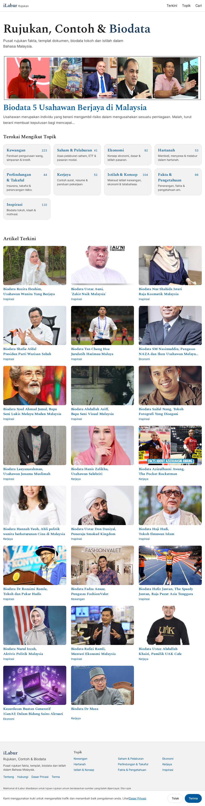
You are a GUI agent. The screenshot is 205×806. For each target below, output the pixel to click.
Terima (193, 798)
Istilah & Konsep (84, 769)
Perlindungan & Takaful (133, 764)
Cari (198, 6)
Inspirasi (167, 769)
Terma (56, 776)
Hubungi (22, 776)
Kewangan (80, 758)
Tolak (175, 798)
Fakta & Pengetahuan (132, 769)
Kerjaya (167, 764)
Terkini (172, 6)
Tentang (8, 776)
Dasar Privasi (39, 776)
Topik (186, 6)
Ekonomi (167, 758)
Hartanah (80, 764)
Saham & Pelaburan (131, 758)
